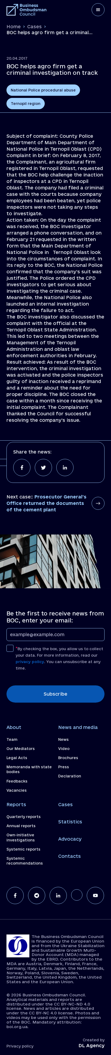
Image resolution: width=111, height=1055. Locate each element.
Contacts (69, 856)
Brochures (68, 758)
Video (64, 748)
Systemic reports (23, 849)
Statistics (70, 821)
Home (13, 26)
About (13, 727)
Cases (34, 26)
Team (12, 739)
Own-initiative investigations (20, 837)
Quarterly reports (23, 817)
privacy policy (30, 662)
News (63, 739)
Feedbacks (16, 781)
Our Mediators (20, 748)
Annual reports (21, 826)
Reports (16, 804)
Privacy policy (19, 1046)
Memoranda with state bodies (29, 769)
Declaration (69, 776)
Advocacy (70, 838)
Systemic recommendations (24, 860)
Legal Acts (16, 758)
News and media (78, 727)
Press (63, 767)
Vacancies (16, 790)
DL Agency (91, 1045)
